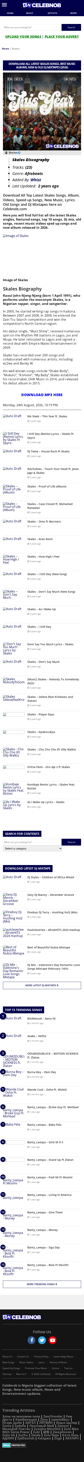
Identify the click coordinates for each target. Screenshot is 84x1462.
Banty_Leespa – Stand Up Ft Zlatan (50, 1160)
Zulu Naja (51, 1435)
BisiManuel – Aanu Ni (41, 1018)
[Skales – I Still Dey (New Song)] (13, 579)
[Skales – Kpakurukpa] (13, 737)
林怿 (46, 1432)
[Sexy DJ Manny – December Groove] (13, 900)
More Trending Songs (41, 1284)
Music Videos (26, 1362)
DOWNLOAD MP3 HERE (42, 394)
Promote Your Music (36, 1368)
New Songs (8, 1362)
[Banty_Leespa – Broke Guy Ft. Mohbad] (13, 1112)
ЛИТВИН (46, 1423)
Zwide (35, 1435)
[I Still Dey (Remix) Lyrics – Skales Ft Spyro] (13, 439)
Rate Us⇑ (21, 1374)
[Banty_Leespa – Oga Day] (13, 1253)
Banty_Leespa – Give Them (45, 1212)
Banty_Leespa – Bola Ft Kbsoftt (48, 1265)
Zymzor (63, 1426)
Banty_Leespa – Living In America (49, 1195)
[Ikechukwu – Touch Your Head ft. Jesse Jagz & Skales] (13, 474)
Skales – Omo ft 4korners (44, 521)
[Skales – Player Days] (13, 719)
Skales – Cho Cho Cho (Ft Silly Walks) (51, 749)
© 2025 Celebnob (40, 1374)
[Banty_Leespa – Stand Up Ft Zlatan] (13, 1165)
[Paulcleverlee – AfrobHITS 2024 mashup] (13, 935)
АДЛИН (8, 1438)
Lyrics (41, 1362)
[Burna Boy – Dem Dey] (13, 1077)
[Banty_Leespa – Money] (13, 1235)
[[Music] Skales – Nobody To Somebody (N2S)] (13, 684)
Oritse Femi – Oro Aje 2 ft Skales (48, 767)
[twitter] (42, 1340)
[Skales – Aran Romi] (13, 544)
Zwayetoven (62, 1432)
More (73, 13)
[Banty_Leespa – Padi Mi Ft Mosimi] (13, 1182)
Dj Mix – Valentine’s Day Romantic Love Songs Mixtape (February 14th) (53, 967)
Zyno (44, 1419)
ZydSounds (25, 1438)
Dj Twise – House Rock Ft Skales (48, 451)
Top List (68, 1368)
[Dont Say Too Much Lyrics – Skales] (13, 649)
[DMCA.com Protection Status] (42, 1445)
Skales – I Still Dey (39, 627)
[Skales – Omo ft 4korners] (13, 527)
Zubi (36, 1432)
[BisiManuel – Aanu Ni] (13, 1024)
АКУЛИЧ (72, 1438)
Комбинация (26, 1419)
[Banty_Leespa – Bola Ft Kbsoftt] (13, 1270)
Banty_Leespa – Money (42, 1230)
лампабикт (60, 1419)
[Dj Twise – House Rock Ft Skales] (13, 456)
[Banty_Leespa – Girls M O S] (13, 1147)
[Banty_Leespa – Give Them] (13, 1217)
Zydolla (20, 1426)
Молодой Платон (16, 1429)
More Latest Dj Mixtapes (41, 985)
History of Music (58, 1362)
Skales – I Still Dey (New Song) (47, 574)
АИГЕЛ (30, 1423)
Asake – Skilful (36, 1036)
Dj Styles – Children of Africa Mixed (50, 877)
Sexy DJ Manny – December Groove (50, 895)
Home (10, 13)
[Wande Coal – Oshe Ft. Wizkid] (13, 1095)
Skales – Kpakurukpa (41, 732)
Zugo (58, 1438)
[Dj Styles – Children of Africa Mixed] (13, 882)
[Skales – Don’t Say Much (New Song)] (13, 597)
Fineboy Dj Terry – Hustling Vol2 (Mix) (52, 912)
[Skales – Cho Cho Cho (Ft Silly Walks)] (13, 755)
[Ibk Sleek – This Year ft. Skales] (13, 421)
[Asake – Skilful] (13, 1041)
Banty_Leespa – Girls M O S (45, 1142)
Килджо (44, 1438)
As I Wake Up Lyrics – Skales (45, 802)
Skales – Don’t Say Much (43, 662)
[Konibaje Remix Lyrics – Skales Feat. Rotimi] (13, 790)
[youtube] (52, 1340)
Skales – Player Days (40, 714)
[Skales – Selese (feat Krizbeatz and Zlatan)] (13, 702)
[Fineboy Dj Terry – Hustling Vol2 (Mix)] (13, 917)
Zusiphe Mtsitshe (47, 1429)
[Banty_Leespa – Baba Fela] (13, 1130)
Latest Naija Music (63, 1356)
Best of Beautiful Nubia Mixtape (48, 947)
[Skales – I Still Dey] (13, 632)
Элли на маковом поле (21, 1416)
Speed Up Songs (11, 1368)
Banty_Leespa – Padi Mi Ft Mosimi (49, 1177)
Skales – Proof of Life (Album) (46, 486)
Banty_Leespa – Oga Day (43, 1247)
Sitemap (6, 1374)
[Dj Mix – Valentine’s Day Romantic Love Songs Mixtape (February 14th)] (13, 971)
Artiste (52, 13)
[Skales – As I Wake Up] (13, 614)
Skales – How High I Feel (43, 556)
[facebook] (31, 1340)
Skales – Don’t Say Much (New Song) (51, 591)
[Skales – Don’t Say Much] (13, 667)
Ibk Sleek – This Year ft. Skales (47, 416)
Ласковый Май (41, 1426)
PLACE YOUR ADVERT (62, 36)
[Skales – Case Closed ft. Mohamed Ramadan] (13, 509)
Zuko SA (8, 1435)
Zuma (6, 1426)
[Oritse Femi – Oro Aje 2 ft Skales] (13, 772)
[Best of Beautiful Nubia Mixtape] (13, 953)
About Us (7, 1356)
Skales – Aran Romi (40, 539)
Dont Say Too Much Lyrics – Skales (50, 644)
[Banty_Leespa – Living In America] (13, 1200)
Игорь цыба (12, 1423)
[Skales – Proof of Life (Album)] (13, 492)
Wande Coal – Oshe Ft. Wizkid (47, 1089)
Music (30, 13)
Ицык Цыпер (66, 1423)
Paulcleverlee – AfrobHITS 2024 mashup (53, 930)
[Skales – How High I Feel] (13, 562)
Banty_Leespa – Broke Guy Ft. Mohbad (53, 1107)
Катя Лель (70, 1435)
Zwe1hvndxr (53, 1416)
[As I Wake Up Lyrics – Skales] (13, 807)
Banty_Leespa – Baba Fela (44, 1125)
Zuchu (23, 1435)
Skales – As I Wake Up (41, 609)
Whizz (35, 179)
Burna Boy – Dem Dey (41, 1072)
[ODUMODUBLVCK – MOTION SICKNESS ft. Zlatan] (13, 1059)
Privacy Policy (41, 1356)
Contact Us (23, 1356)
